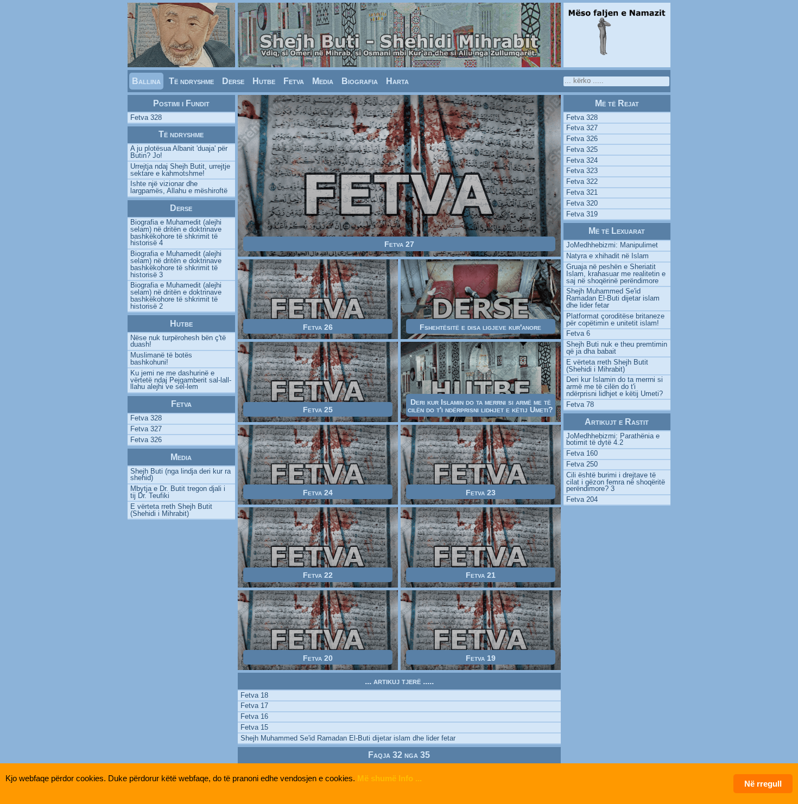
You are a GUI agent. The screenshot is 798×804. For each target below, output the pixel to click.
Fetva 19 (481, 658)
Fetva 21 (481, 575)
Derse (233, 81)
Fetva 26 (318, 327)
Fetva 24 (318, 492)
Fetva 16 (254, 716)
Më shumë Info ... (389, 778)
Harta (397, 81)
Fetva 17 (254, 705)
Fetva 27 (399, 244)
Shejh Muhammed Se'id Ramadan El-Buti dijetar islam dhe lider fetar (347, 738)
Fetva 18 (254, 695)
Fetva (293, 81)
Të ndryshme (191, 81)
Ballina (146, 81)
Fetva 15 (254, 727)
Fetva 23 (481, 492)
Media (322, 81)
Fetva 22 (318, 575)
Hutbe (263, 81)
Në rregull (763, 783)
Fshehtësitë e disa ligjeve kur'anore (480, 327)
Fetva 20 (318, 658)
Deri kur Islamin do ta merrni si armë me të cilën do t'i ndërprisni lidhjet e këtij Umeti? (480, 406)
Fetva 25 (318, 409)
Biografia (359, 81)
